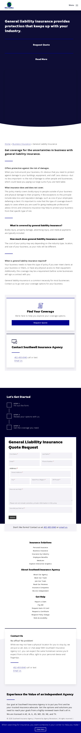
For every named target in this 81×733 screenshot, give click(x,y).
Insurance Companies (40, 587)
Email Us (18, 360)
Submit (12, 517)
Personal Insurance (40, 547)
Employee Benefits (40, 557)
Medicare (40, 560)
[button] (73, 5)
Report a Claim (40, 602)
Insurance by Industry (40, 554)
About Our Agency (40, 574)
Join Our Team (40, 581)
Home (7, 144)
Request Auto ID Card (40, 608)
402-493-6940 (20, 357)
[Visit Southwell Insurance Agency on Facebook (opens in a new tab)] (12, 677)
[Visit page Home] (9, 5)
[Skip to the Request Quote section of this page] (39, 44)
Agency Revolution (50, 719)
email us (63, 527)
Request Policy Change (41, 615)
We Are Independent (40, 591)
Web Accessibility (40, 618)
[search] (66, 5)
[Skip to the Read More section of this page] (39, 58)
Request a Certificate (40, 611)
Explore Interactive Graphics (40, 564)
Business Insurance (21, 144)
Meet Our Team (40, 578)
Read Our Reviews (40, 584)
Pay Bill (40, 605)
